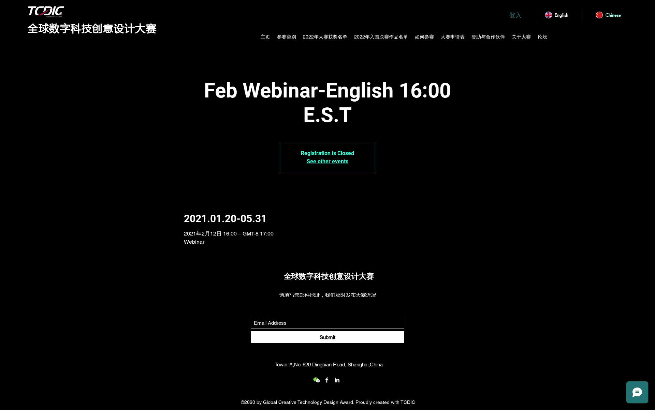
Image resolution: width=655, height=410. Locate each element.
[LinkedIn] (337, 380)
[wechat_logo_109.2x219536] (316, 380)
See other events (327, 161)
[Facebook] (326, 380)
